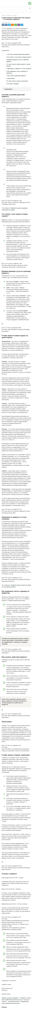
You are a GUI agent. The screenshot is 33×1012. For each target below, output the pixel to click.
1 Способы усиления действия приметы (18, 54)
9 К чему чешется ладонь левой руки (17, 81)
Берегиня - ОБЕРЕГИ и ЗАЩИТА (13, 2)
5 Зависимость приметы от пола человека (18, 68)
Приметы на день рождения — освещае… (14, 998)
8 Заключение (10, 78)
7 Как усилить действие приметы (16, 75)
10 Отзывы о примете (12, 84)
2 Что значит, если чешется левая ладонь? (18, 57)
